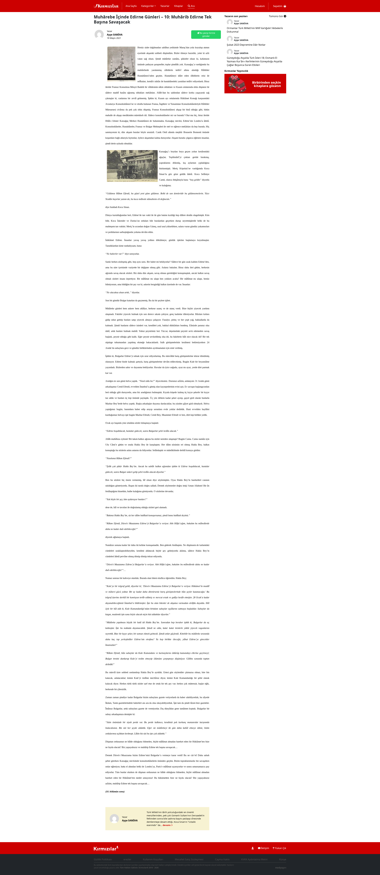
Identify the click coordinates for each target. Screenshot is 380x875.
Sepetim (277, 6)
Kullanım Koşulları (153, 859)
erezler (127, 859)
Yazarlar (165, 6)
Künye (282, 859)
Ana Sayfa (131, 6)
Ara (192, 6)
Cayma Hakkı (222, 859)
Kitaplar (178, 6)
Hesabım (260, 6)
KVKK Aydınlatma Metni (254, 859)
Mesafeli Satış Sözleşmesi (189, 859)
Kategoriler (147, 6)
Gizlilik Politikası (103, 859)
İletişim (264, 848)
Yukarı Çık (280, 848)
